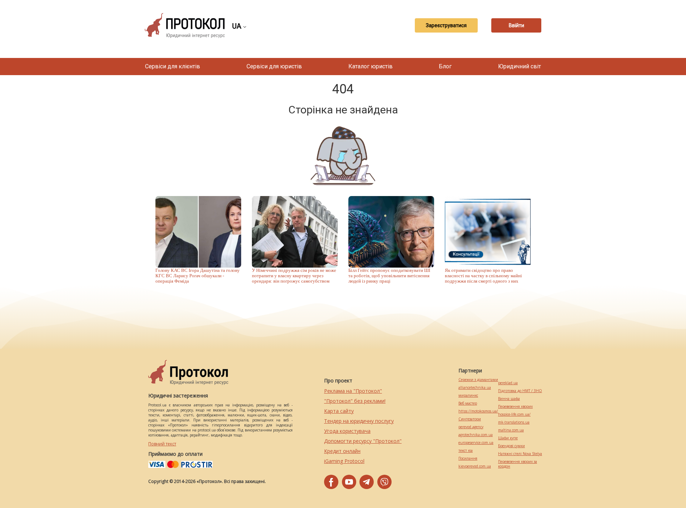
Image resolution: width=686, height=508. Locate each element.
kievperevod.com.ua (474, 466)
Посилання (467, 458)
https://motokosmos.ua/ (478, 411)
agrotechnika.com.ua (475, 435)
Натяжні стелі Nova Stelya (520, 453)
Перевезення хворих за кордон (517, 464)
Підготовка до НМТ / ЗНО (520, 391)
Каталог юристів (370, 66)
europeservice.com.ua (475, 442)
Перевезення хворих (515, 406)
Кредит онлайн (342, 451)
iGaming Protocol (344, 461)
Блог (445, 66)
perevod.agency (470, 427)
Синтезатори (469, 419)
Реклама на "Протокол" (353, 390)
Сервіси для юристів (274, 66)
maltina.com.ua (511, 430)
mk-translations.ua (514, 422)
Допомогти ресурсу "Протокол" (363, 441)
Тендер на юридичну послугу (359, 420)
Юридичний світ (519, 66)
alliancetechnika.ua (474, 387)
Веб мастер (467, 403)
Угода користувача (347, 431)
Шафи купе (508, 438)
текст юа (465, 450)
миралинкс (468, 395)
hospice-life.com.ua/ (514, 414)
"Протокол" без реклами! (355, 400)
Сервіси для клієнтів (172, 66)
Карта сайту (339, 410)
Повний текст (162, 444)
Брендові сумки (511, 446)
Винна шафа (509, 398)
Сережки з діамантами (478, 379)
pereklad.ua (508, 383)
